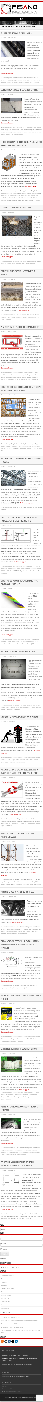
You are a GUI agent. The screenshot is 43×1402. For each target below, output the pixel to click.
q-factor (23, 379)
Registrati (3, 1258)
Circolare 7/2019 (21, 80)
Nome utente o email (6, 1237)
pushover (12, 762)
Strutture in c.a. (34, 77)
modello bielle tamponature (23, 198)
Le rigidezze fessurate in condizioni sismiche (19, 1049)
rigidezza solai (16, 200)
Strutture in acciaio (31, 507)
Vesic (34, 317)
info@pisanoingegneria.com (14, 1391)
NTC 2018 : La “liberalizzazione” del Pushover (19, 717)
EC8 (28, 80)
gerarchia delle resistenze (24, 931)
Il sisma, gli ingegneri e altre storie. (16, 207)
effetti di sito (30, 1150)
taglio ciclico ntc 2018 (7, 134)
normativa (9, 988)
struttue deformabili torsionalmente (16, 644)
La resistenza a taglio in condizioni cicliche (19, 90)
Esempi (22, 191)
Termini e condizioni (7, 1389)
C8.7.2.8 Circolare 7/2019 (17, 129)
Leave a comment (34, 82)
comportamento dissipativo (13, 195)
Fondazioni (23, 315)
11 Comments (16, 709)
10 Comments (37, 884)
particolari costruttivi (6, 200)
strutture (16, 82)
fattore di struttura (26, 377)
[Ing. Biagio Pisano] (21, 9)
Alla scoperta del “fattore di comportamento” (20, 327)
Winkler (38, 317)
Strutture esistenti (25, 77)
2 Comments (34, 379)
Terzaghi (30, 317)
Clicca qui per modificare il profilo (10, 1267)
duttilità (9, 132)
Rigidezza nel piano (20, 448)
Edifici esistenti (26, 132)
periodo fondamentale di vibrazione (10, 379)
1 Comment (37, 200)
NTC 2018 (33, 80)
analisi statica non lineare (8, 375)
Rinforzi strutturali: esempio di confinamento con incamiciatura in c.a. (19, 1320)
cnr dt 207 (34, 985)
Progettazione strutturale (13, 77)
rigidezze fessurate (33, 1097)
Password (3, 1243)
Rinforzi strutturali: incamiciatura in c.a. (11, 1324)
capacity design (28, 129)
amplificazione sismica (11, 1150)
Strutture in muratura (6, 80)
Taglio (2, 825)
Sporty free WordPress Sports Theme (15, 1397)
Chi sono (4, 1387)
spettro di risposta (11, 1154)
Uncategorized (5, 1308)
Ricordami (5, 1249)
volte (22, 988)
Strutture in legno (20, 263)
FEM (14, 317)
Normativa (9, 127)
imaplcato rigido (11, 198)
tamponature (29, 200)
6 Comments (8, 825)
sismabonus (10, 82)
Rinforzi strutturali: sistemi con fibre (17, 33)
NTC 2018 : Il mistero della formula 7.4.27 (18, 651)
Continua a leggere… (7, 73)
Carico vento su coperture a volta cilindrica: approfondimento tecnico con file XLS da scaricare (20, 944)
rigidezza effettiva (22, 1097)
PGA (17, 1152)
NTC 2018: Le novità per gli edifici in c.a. (17, 892)
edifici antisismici (16, 132)
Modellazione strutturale (28, 446)
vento (19, 988)
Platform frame (11, 448)
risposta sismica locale (26, 1152)
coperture (3, 988)
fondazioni (19, 317)
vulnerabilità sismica (6, 1041)
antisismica (23, 193)
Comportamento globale (13, 191)
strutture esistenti (23, 82)
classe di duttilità (21, 568)
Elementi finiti (9, 317)
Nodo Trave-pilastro (12, 823)
